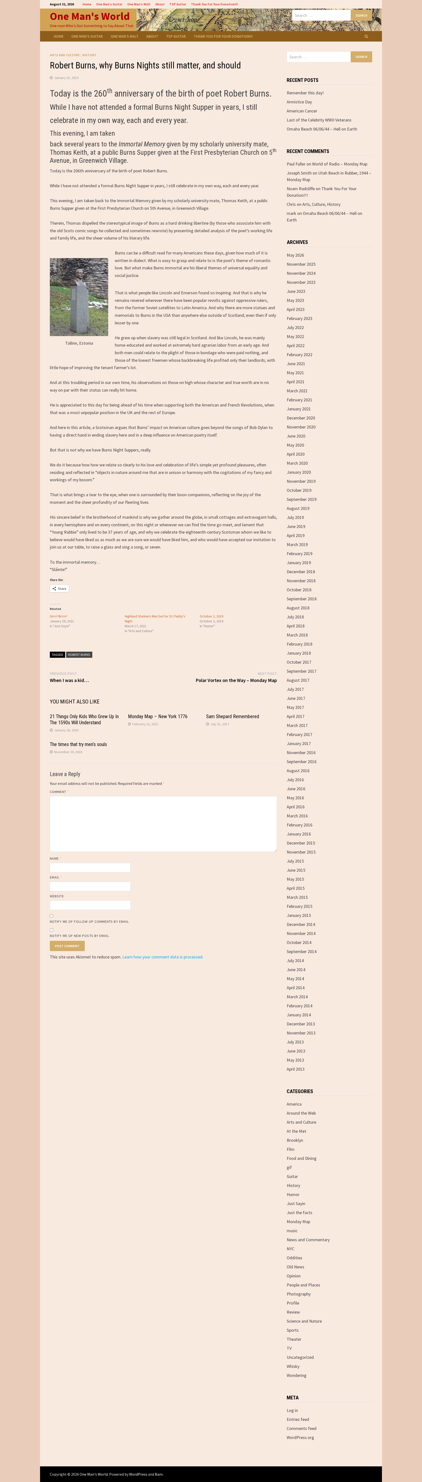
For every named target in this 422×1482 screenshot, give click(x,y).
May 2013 (295, 1060)
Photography (299, 1294)
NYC (290, 1248)
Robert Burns (79, 654)
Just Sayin (296, 1203)
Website (57, 896)
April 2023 (296, 309)
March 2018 (297, 635)
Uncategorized (300, 1357)
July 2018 (295, 617)
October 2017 (299, 662)
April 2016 (296, 807)
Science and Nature (304, 1321)
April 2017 (296, 716)
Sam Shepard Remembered (232, 716)
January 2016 (299, 834)
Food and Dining (301, 1158)
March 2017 (297, 725)
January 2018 (299, 653)
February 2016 (299, 825)
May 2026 (295, 255)
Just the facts (299, 1212)
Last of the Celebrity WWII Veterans (319, 120)
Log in (292, 1410)
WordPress (138, 1474)
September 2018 (301, 599)
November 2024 (301, 273)
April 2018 (296, 626)
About (160, 4)
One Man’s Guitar (109, 4)
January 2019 (299, 562)
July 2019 (295, 517)
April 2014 (296, 987)
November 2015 (301, 852)
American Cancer (302, 111)
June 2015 (296, 870)
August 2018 (298, 608)
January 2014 (299, 1015)
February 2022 (299, 354)
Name (56, 858)
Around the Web (301, 1113)
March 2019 (297, 544)
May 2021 (295, 372)
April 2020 (296, 454)
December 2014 (301, 924)
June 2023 (296, 291)
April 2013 (296, 1069)
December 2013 (301, 1024)
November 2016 (301, 752)
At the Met (296, 1131)
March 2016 (297, 816)
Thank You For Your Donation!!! (214, 4)
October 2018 (299, 590)
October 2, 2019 (211, 616)
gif (289, 1167)
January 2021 (299, 409)
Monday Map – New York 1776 (158, 716)
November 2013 (301, 1033)
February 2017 (299, 734)
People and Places (303, 1285)
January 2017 (299, 743)
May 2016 (295, 798)
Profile (293, 1303)
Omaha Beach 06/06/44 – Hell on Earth (322, 129)
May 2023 (295, 300)
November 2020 (301, 427)
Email (56, 877)
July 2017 (295, 689)
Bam (159, 1474)
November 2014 (301, 933)
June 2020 (296, 436)
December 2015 (301, 843)
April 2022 (296, 345)
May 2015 (295, 879)
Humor (293, 1194)
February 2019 (299, 553)
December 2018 (301, 571)
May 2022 (295, 336)
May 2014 (295, 978)
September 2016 (301, 761)
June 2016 (296, 788)
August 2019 (298, 508)
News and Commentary (308, 1239)
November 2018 (301, 580)
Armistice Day (299, 102)
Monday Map (298, 1221)
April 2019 (296, 535)
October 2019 (299, 490)
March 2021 (297, 391)
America (294, 1104)
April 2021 (296, 381)
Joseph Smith (299, 173)
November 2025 (301, 264)
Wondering (296, 1375)
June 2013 (296, 1051)
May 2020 (295, 445)
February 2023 (299, 318)
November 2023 (301, 282)
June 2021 (296, 363)
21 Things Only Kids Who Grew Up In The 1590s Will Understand (84, 719)
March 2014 (297, 996)
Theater (294, 1339)
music (292, 1230)
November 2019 (301, 481)
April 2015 (296, 888)
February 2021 (299, 400)
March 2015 (297, 897)
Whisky (293, 1366)
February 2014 (299, 1006)
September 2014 (301, 951)
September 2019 (301, 499)
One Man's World (90, 16)
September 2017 (301, 671)
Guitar (292, 1176)
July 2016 (295, 779)
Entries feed (298, 1419)
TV (289, 1348)
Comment (59, 792)
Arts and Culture (65, 55)
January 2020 (299, 472)
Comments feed (301, 1428)
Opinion (294, 1276)
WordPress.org (300, 1437)
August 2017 (298, 680)
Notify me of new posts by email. (80, 935)
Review (293, 1312)
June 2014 (296, 969)
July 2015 (295, 861)
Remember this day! (305, 93)
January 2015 (299, 915)
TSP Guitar (177, 4)
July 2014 (295, 960)
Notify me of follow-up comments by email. (90, 921)
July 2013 (295, 1042)
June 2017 (296, 698)
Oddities (294, 1258)
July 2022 (295, 327)
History (89, 55)
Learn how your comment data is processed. (162, 957)
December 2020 (301, 418)
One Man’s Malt (138, 4)
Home (87, 4)
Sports (293, 1330)
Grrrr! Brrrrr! (58, 616)
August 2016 (298, 770)
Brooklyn (295, 1140)
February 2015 (299, 906)
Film (291, 1149)
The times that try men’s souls (78, 744)
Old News (295, 1267)
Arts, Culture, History (321, 204)
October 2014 (299, 942)
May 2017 (295, 707)
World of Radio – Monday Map (339, 164)
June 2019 (296, 526)
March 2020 (297, 463)
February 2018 (299, 644)
